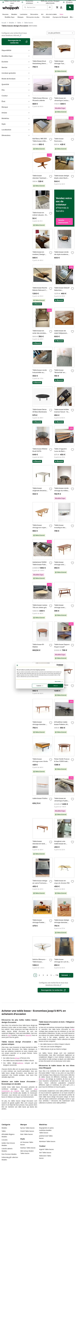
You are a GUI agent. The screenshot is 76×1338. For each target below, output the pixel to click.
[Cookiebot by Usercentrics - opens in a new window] (57, 665)
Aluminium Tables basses (47, 1141)
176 (56, 975)
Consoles (5, 1140)
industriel (28, 1035)
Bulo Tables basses (26, 1134)
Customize (39, 685)
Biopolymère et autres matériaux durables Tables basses (46, 1130)
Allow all (55, 685)
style (9, 1035)
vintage (17, 1058)
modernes (20, 1063)
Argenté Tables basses (46, 1149)
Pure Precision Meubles (9, 1154)
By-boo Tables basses (27, 1128)
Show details (58, 681)
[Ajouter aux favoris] (51, 62)
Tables (19, 23)
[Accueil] (10, 7)
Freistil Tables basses (27, 1131)
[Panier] (57, 7)
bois (73, 1029)
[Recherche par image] (49, 7)
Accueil (4, 23)
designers (42, 1079)
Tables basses (28, 23)
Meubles (11, 23)
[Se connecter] (61, 7)
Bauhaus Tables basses (27, 1148)
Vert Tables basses (45, 1152)
